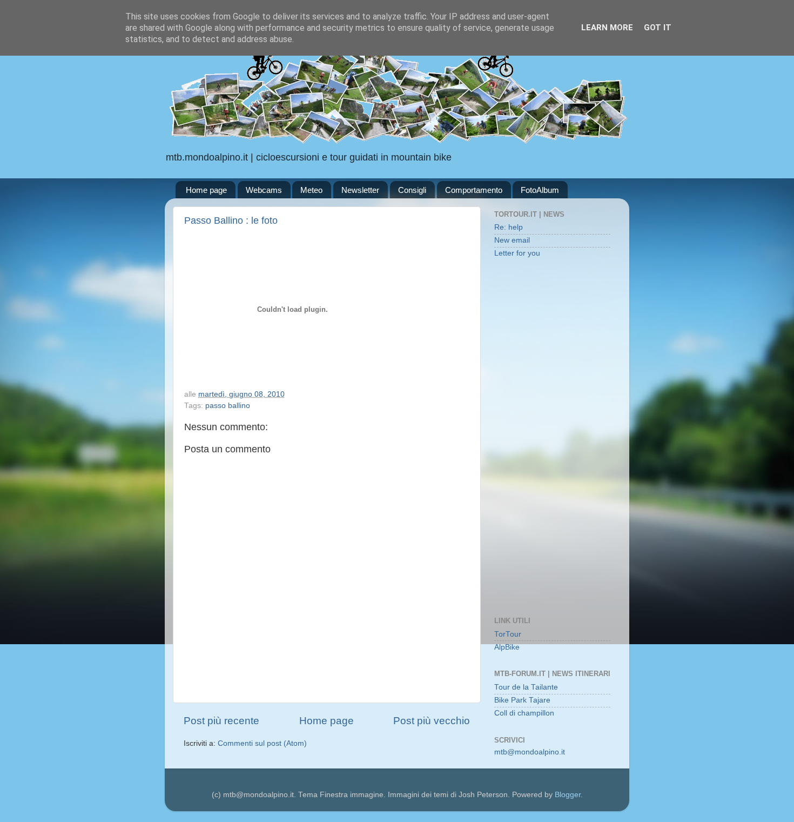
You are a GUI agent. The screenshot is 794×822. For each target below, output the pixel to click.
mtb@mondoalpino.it (529, 752)
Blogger (568, 795)
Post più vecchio (431, 720)
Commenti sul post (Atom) (262, 743)
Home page (206, 190)
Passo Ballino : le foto (231, 220)
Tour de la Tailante (526, 687)
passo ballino (227, 406)
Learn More (607, 27)
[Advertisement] (552, 438)
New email (512, 240)
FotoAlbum (540, 190)
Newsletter (360, 190)
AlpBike (507, 647)
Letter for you (517, 253)
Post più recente (221, 720)
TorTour (507, 634)
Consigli (412, 190)
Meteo (311, 190)
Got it (657, 27)
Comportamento (473, 190)
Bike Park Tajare (522, 700)
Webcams (264, 190)
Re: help (508, 227)
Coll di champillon (524, 713)
